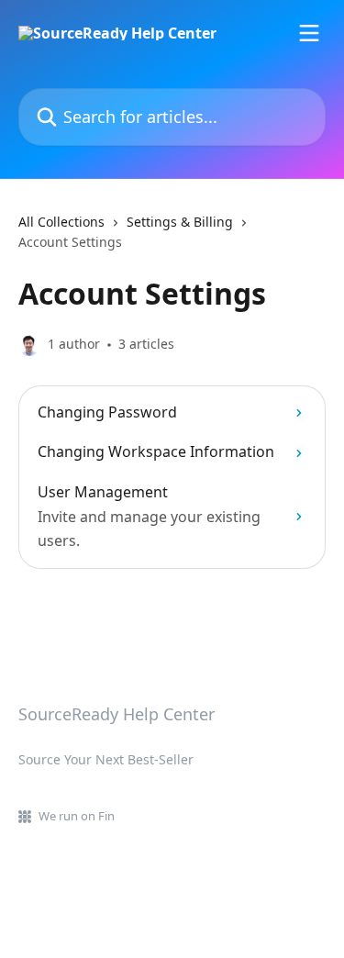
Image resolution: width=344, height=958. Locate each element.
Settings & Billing (180, 221)
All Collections (61, 221)
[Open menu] (309, 33)
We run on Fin (77, 816)
